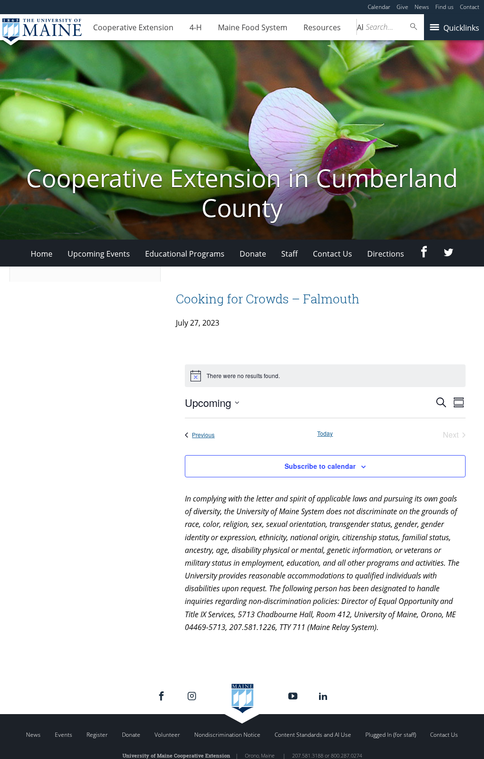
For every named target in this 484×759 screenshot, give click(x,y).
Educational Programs (185, 254)
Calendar (379, 7)
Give (402, 7)
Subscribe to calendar (320, 466)
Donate (253, 254)
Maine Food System (252, 27)
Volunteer (167, 735)
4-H (196, 27)
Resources (322, 27)
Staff (289, 254)
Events (63, 735)
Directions (385, 254)
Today (325, 433)
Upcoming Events (99, 254)
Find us (444, 7)
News (422, 7)
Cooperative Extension (133, 27)
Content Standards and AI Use (313, 735)
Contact (469, 7)
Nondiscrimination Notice (227, 735)
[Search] (414, 27)
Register (97, 735)
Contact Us (332, 254)
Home (41, 254)
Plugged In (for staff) (390, 735)
